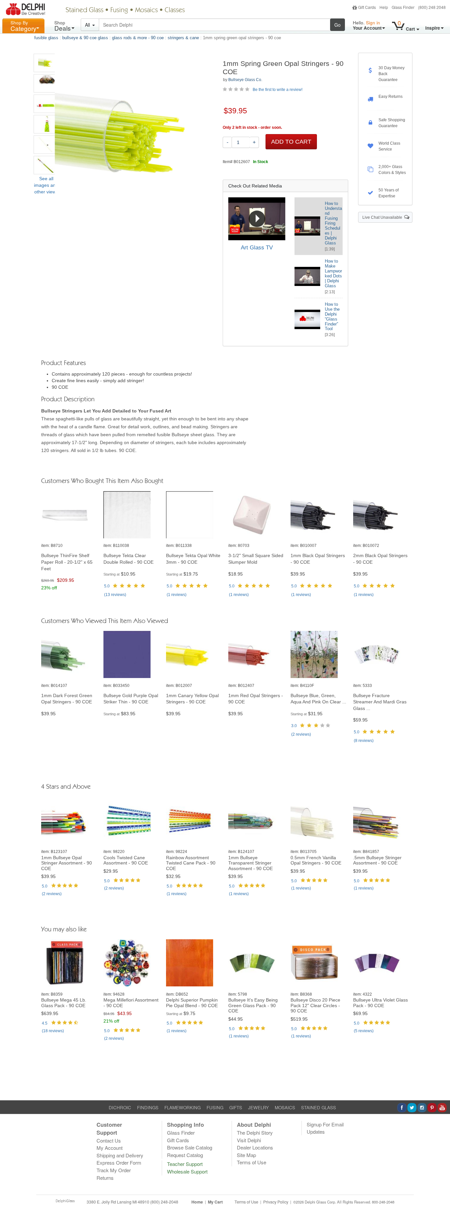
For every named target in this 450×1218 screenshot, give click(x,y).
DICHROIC (120, 1107)
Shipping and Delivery (120, 1155)
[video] (257, 218)
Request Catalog (185, 1154)
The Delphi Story (255, 1132)
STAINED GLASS (318, 1107)
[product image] (69, 515)
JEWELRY (258, 1107)
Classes (175, 10)
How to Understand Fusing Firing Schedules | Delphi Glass (333, 223)
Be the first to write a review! (277, 89)
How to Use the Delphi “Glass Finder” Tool (332, 316)
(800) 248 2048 (432, 7)
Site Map (246, 1154)
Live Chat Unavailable (383, 217)
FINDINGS (147, 1107)
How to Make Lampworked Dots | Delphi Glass (333, 273)
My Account (110, 1147)
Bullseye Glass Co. (245, 79)
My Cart (215, 1202)
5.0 (107, 586)
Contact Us (109, 1140)
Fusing (119, 10)
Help (384, 7)
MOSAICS (285, 1107)
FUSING (215, 1107)
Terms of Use (251, 1162)
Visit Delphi (249, 1140)
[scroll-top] (440, 1205)
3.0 (294, 725)
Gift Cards (367, 7)
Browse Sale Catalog (189, 1147)
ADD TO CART (291, 141)
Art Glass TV (257, 247)
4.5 (44, 1023)
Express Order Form (119, 1162)
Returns (105, 1177)
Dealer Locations (255, 1147)
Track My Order (114, 1170)
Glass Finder (403, 7)
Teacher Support (185, 1163)
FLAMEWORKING (182, 1107)
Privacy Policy (275, 1202)
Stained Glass (84, 10)
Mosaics (146, 10)
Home (197, 1202)
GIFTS (235, 1107)
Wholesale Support (187, 1171)
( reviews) (115, 594)
